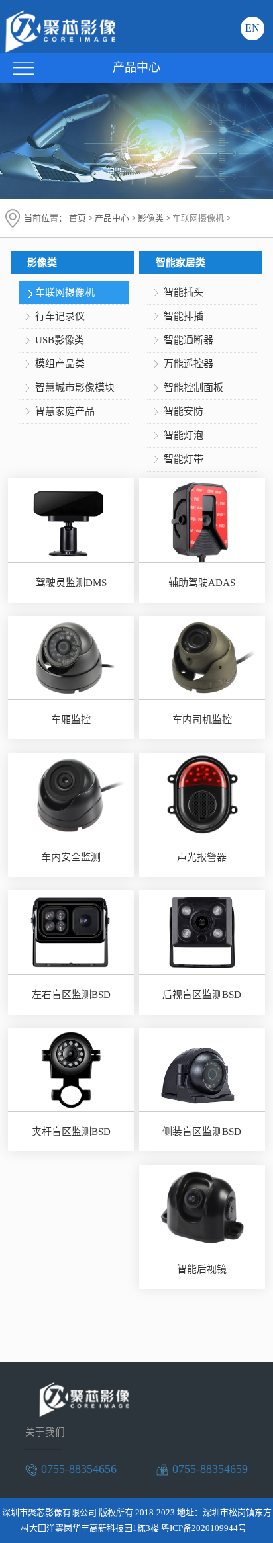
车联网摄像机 (198, 218)
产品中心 (112, 218)
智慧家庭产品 (65, 411)
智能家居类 (180, 262)
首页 (77, 218)
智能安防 (183, 411)
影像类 (151, 218)
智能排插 (183, 316)
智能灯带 (183, 459)
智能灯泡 (183, 435)
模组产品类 (60, 363)
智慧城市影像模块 (75, 387)
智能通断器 (188, 340)
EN (252, 28)
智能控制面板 (193, 387)
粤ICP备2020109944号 (203, 1528)
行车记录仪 (60, 316)
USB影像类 (59, 340)
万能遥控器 (188, 363)
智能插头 (183, 292)
